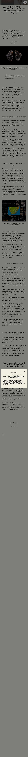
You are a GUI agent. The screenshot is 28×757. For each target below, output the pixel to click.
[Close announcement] (24, 371)
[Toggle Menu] (25, 2)
